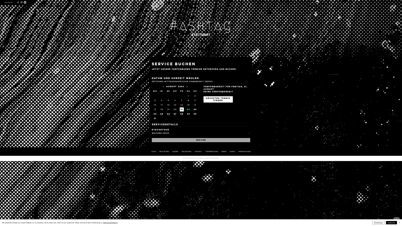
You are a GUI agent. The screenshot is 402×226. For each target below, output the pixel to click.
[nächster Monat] (187, 86)
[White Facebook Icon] (18, 2)
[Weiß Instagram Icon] (21, 2)
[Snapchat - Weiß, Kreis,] (25, 2)
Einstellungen (378, 223)
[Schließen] (399, 222)
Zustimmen (391, 223)
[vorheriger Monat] (163, 86)
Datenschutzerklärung (110, 223)
